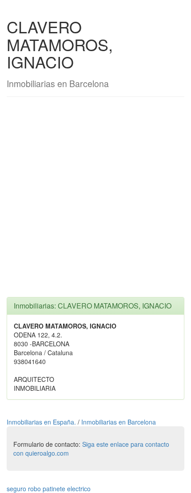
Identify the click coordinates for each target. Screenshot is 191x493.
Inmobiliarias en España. (42, 421)
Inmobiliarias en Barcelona (118, 421)
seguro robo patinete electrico (49, 488)
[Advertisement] (95, 201)
